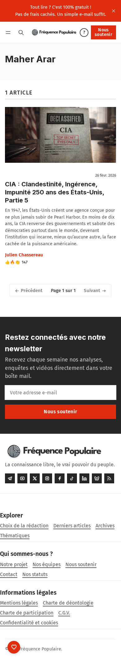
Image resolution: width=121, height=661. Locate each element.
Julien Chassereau (24, 255)
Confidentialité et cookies (29, 623)
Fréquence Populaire (40, 649)
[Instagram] (47, 478)
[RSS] (109, 478)
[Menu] (9, 32)
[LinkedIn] (84, 478)
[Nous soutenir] (13, 647)
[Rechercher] (21, 32)
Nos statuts (34, 574)
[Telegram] (10, 478)
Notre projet (14, 564)
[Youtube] (22, 478)
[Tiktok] (72, 478)
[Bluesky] (97, 478)
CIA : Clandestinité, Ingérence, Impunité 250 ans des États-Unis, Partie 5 (54, 192)
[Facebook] (60, 478)
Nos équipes (46, 564)
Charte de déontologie (68, 603)
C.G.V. (64, 613)
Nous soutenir (103, 32)
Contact (8, 574)
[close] (114, 11)
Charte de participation (26, 613)
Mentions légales (19, 603)
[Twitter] (35, 478)
